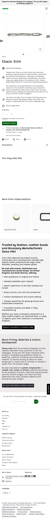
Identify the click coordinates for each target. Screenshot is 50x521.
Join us (4, 429)
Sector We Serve (7, 457)
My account (6, 446)
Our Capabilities (8, 454)
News (4, 465)
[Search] (46, 13)
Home (4, 56)
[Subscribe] (36, 401)
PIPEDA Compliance (23, 509)
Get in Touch (6, 460)
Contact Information (9, 462)
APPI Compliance (26, 507)
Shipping (5, 118)
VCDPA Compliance (8, 512)
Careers (4, 418)
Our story (5, 415)
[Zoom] (40, 49)
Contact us (6, 426)
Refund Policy (7, 438)
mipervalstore (23, 199)
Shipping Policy (35, 512)
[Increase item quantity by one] (11, 114)
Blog (3, 421)
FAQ (3, 423)
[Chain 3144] (16, 177)
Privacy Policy (7, 443)
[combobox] (25, 13)
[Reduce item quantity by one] (4, 114)
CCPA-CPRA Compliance (10, 507)
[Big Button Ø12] (16, 218)
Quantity (5, 110)
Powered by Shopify (9, 516)
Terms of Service (8, 440)
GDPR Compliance (8, 509)
